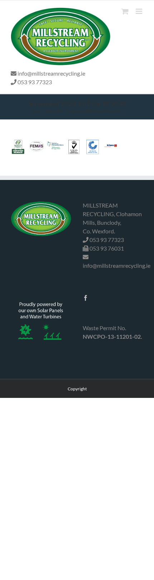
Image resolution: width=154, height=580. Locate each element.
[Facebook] (85, 298)
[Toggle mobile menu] (139, 11)
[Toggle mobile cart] (125, 11)
